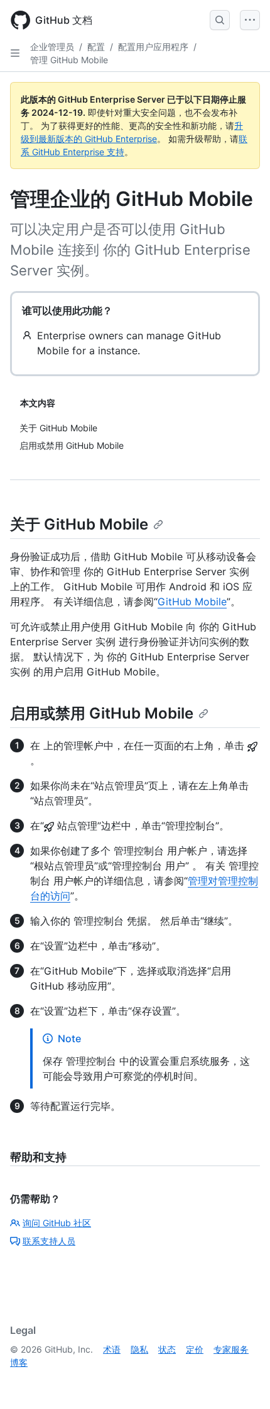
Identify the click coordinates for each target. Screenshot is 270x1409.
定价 (194, 1349)
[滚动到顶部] (242, 1381)
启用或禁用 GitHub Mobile (101, 713)
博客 (19, 1362)
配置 (96, 46)
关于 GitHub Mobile (79, 524)
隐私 (139, 1349)
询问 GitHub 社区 (57, 1222)
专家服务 (231, 1349)
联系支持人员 (49, 1241)
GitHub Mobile (192, 601)
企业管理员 (52, 46)
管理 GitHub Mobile (69, 59)
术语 (112, 1349)
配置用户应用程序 (153, 46)
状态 (167, 1349)
